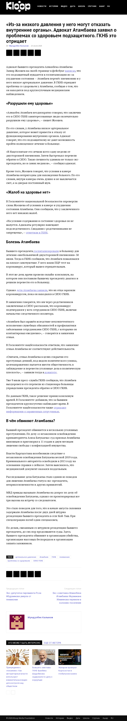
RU (108, 6)
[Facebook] (9, 53)
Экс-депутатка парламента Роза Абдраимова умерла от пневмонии (23, 596)
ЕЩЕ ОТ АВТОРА (52, 643)
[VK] (23, 53)
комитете (50, 372)
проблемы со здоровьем (19, 561)
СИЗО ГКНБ (38, 561)
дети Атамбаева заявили (32, 290)
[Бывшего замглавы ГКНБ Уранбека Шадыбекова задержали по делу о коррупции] (43, 657)
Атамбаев (44, 557)
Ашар (102, 6)
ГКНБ (54, 557)
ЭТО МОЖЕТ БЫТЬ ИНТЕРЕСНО (24, 643)
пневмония (64, 557)
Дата (72, 6)
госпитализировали (46, 251)
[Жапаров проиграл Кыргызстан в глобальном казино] (69, 657)
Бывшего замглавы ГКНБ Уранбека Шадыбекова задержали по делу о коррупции (42, 673)
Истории (53, 6)
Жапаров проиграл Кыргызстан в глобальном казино (67, 670)
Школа (81, 6)
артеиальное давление (25, 557)
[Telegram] (31, 53)
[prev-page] (8, 692)
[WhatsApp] (38, 53)
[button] (117, 6)
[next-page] (13, 692)
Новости (41, 6)
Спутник (92, 6)
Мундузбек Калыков (18, 46)
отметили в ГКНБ (37, 232)
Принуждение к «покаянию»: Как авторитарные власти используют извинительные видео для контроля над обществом (17, 676)
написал (70, 71)
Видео (64, 6)
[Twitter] (16, 53)
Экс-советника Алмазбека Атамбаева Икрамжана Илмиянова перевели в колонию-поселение (67, 598)
